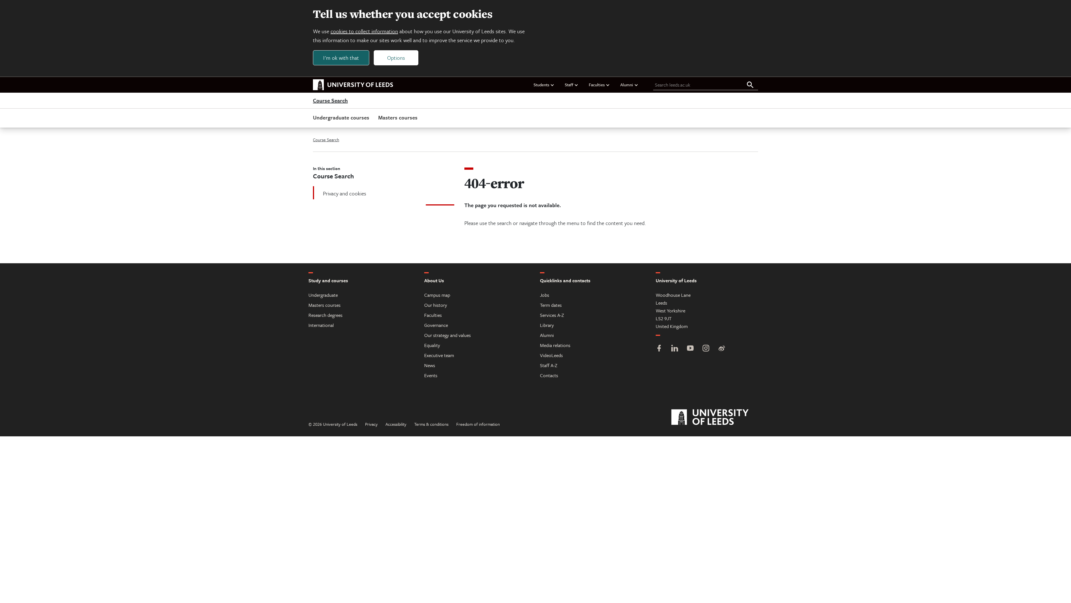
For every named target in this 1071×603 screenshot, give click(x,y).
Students (541, 85)
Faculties (597, 85)
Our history (435, 305)
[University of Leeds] (717, 417)
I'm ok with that (341, 57)
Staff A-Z (548, 365)
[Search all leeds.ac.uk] (750, 85)
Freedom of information (478, 424)
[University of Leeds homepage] (353, 84)
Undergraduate (323, 294)
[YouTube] (690, 349)
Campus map (437, 294)
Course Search (330, 101)
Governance (436, 325)
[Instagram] (705, 349)
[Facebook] (659, 349)
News (429, 365)
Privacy (371, 424)
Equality (432, 345)
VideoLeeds (551, 355)
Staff (569, 85)
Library (547, 325)
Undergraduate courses (341, 117)
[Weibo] (721, 349)
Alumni (626, 85)
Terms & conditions (431, 424)
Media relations (555, 345)
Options (396, 57)
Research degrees (325, 315)
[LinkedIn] (674, 349)
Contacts (549, 375)
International (321, 325)
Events (430, 375)
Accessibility (395, 424)
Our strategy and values (447, 335)
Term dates (551, 305)
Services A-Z (552, 315)
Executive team (439, 355)
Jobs (544, 294)
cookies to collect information (364, 31)
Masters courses (398, 117)
